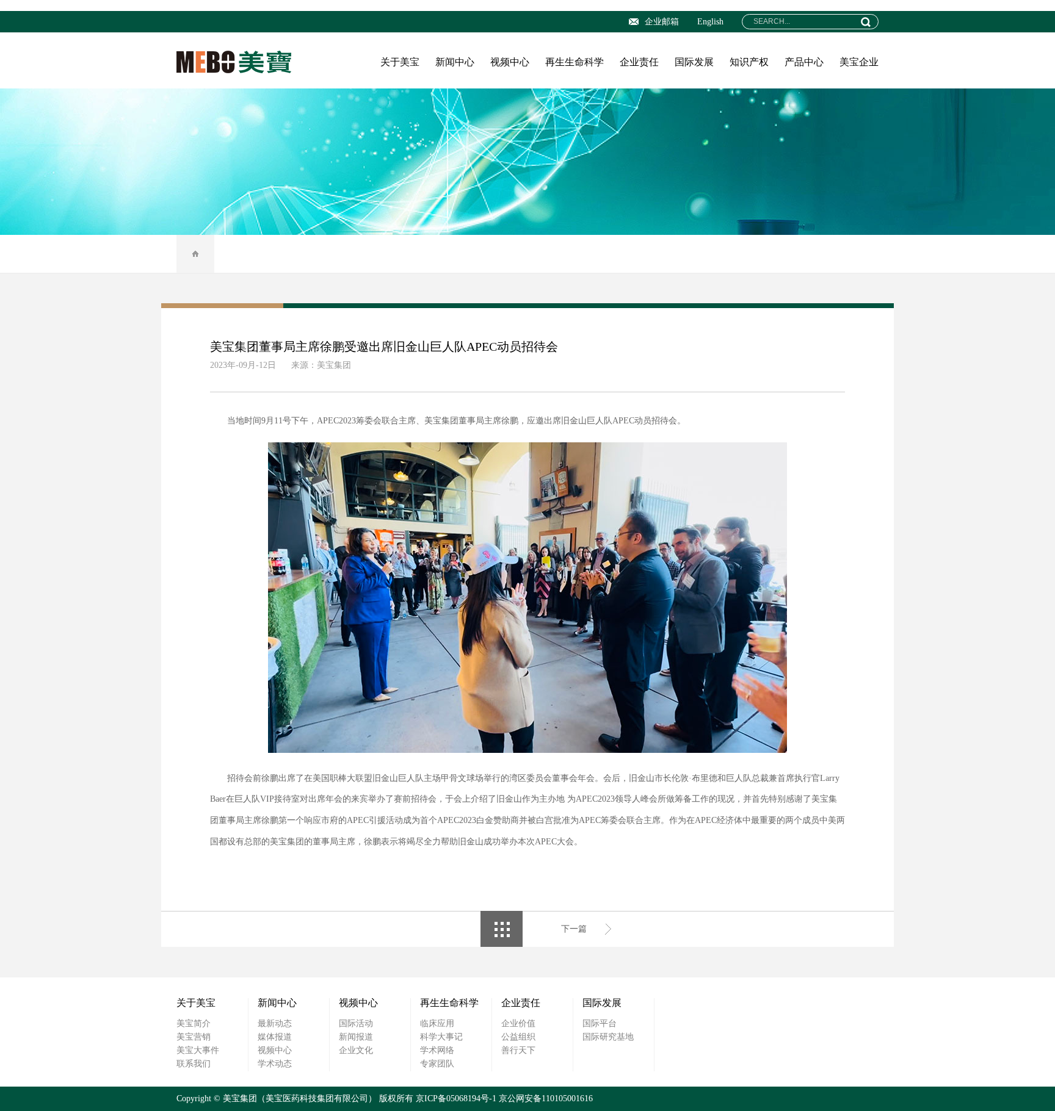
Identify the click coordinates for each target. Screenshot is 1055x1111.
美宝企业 (859, 62)
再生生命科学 (574, 62)
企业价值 (518, 1023)
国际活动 (356, 1023)
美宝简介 (193, 1023)
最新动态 (275, 1023)
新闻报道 (356, 1036)
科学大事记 (441, 1036)
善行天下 (518, 1050)
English (710, 21)
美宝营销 (193, 1036)
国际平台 (599, 1023)
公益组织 (518, 1036)
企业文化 (356, 1050)
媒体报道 (275, 1036)
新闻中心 (454, 62)
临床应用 (437, 1023)
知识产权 (749, 62)
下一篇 (574, 928)
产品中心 (804, 62)
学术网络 (437, 1050)
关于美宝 (399, 62)
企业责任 (639, 62)
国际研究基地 (608, 1036)
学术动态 (275, 1063)
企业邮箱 (662, 21)
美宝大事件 (197, 1050)
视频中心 (509, 62)
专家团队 (437, 1063)
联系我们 (193, 1063)
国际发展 (694, 62)
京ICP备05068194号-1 (456, 1098)
